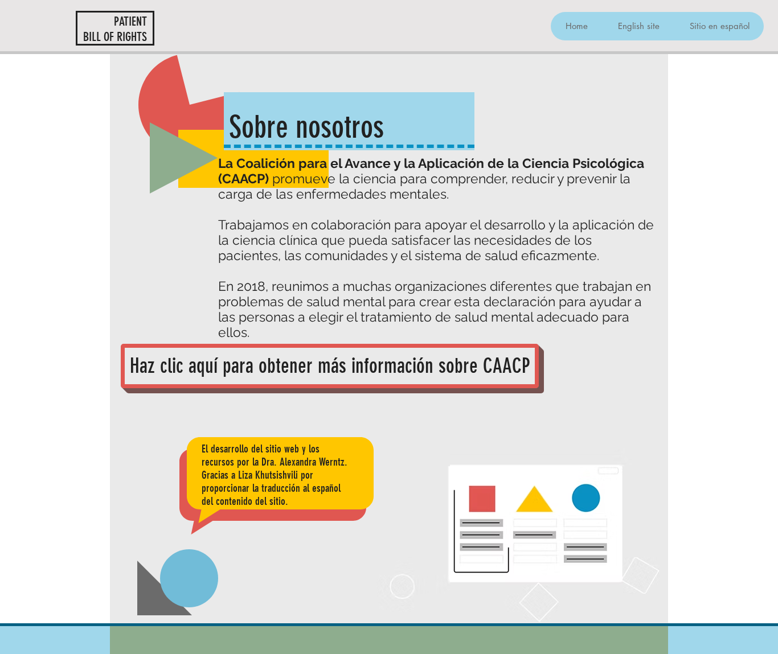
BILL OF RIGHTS (115, 36)
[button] (638, 26)
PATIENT (130, 21)
